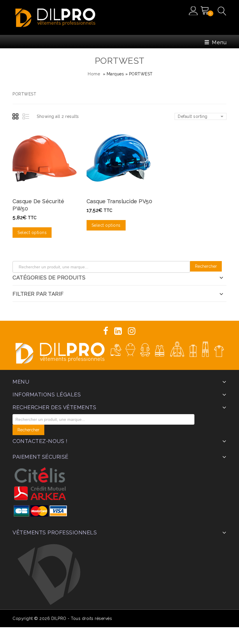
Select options (32, 232)
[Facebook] (106, 331)
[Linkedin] (118, 331)
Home (94, 74)
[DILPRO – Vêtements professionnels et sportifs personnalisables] (55, 16)
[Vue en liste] (26, 117)
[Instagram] (131, 331)
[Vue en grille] (16, 117)
